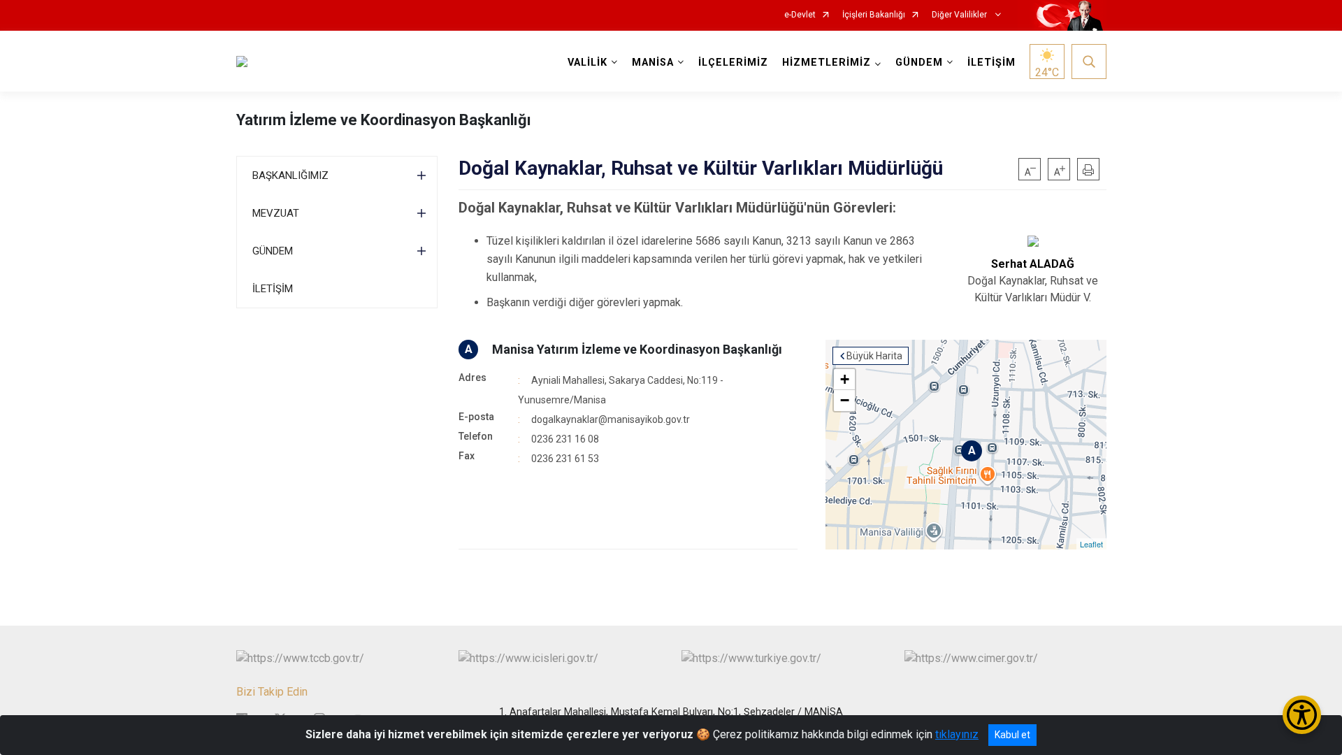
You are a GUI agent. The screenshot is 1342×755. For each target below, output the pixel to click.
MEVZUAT (275, 213)
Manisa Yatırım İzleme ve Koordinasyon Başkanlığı (637, 349)
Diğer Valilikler (960, 15)
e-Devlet (800, 15)
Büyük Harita (874, 355)
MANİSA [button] (653, 63)
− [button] (844, 400)
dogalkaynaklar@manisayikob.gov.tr (610, 419)
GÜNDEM (272, 251)
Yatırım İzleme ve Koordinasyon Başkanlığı (383, 120)
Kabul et (1012, 734)
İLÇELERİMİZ (733, 63)
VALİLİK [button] (587, 63)
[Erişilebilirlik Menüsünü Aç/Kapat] (1302, 715)
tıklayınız (957, 734)
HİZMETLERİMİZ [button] (826, 63)
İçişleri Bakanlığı (873, 15)
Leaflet (1091, 543)
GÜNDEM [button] (919, 63)
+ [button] (844, 379)
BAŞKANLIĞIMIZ (290, 175)
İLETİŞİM (991, 63)
